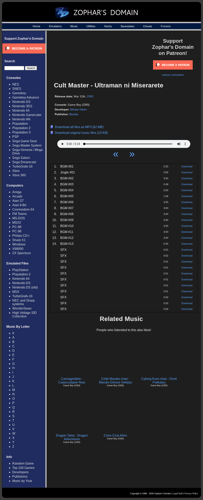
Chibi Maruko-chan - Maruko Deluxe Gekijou (115, 380)
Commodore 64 (23, 209)
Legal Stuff (177, 493)
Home (36, 26)
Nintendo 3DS (22, 106)
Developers (20, 472)
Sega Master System (26, 145)
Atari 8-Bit (19, 205)
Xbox (16, 170)
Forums (165, 26)
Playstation (20, 123)
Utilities (90, 26)
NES (15, 84)
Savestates (127, 26)
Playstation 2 (21, 128)
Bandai (73, 114)
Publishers (19, 476)
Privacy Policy (191, 493)
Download (186, 166)
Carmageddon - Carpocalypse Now (71, 380)
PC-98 (16, 231)
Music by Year (22, 481)
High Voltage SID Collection (24, 314)
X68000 (17, 248)
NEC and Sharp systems (23, 302)
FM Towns (19, 214)
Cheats (147, 26)
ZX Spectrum (21, 253)
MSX (15, 291)
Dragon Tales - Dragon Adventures (72, 437)
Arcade (17, 196)
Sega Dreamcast (24, 162)
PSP (15, 136)
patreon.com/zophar (173, 75)
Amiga (16, 192)
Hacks (108, 26)
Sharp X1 (19, 240)
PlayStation (20, 270)
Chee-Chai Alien (115, 435)
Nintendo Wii (21, 119)
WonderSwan (22, 308)
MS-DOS (18, 218)
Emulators (55, 26)
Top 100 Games (23, 467)
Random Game (23, 463)
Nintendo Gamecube (26, 115)
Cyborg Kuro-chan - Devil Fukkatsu (159, 380)
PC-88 (16, 227)
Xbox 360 (19, 175)
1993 (90, 96)
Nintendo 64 (21, 110)
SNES (16, 88)
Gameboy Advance (25, 97)
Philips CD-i (20, 235)
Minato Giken (78, 109)
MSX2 (16, 222)
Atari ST (18, 200)
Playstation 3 (21, 132)
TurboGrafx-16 (22, 166)
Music (74, 26)
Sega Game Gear (24, 141)
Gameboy (19, 93)
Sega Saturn (21, 157)
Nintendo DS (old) (25, 287)
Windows (18, 244)
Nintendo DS (21, 101)
